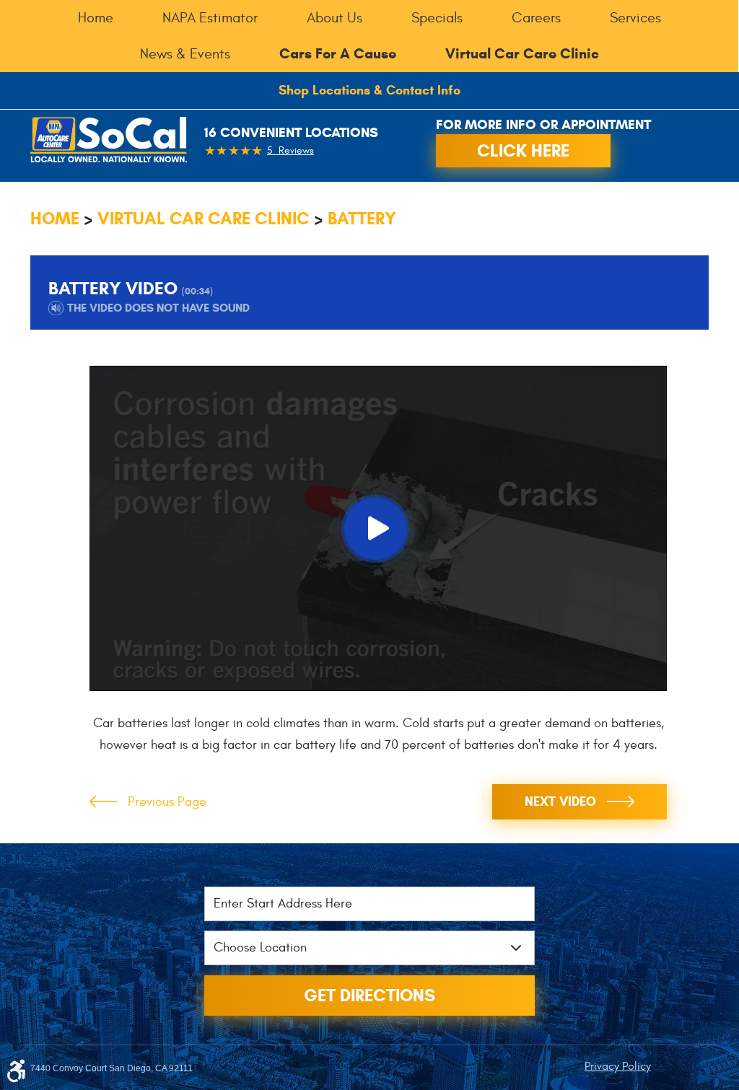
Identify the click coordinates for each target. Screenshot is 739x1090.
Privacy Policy (618, 1066)
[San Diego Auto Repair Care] (108, 139)
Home (95, 17)
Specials (437, 17)
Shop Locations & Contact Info (369, 90)
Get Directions (369, 995)
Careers (536, 17)
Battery (362, 218)
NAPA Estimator (210, 17)
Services (635, 17)
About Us (334, 17)
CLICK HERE (523, 151)
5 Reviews (290, 150)
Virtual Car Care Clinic (203, 218)
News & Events (185, 53)
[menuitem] (95, 18)
